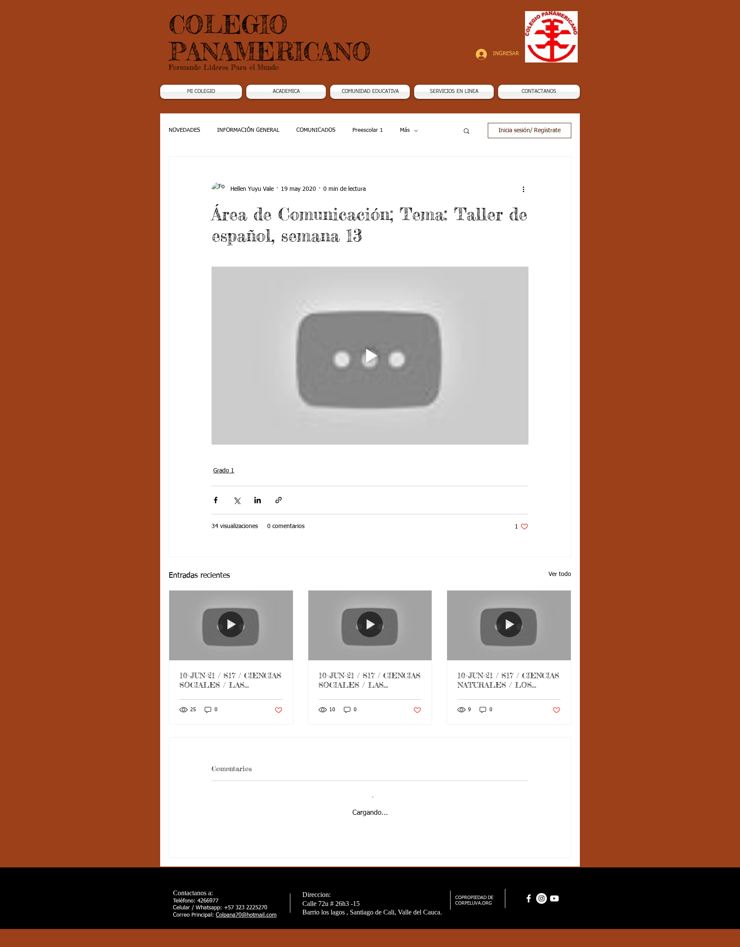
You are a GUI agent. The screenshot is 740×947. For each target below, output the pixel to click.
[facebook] (528, 898)
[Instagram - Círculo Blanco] (541, 898)
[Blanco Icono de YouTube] (554, 898)
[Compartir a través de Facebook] (216, 500)
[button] (286, 92)
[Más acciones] (523, 189)
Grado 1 (223, 471)
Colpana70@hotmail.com (246, 915)
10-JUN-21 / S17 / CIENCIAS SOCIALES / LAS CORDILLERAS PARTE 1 (230, 680)
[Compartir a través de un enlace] (279, 500)
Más (405, 130)
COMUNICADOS (315, 130)
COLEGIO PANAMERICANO (270, 37)
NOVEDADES (184, 130)
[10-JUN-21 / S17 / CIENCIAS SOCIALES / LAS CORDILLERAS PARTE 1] (231, 625)
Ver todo (560, 574)
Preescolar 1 (367, 130)
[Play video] (370, 356)
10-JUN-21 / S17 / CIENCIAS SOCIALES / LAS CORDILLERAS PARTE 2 (370, 680)
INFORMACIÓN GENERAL (248, 130)
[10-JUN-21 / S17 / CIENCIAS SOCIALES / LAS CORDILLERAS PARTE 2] (370, 625)
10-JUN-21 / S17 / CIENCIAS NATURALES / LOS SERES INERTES (508, 680)
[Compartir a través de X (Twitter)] (237, 500)
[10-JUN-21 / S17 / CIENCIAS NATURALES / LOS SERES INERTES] (509, 625)
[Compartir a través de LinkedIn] (258, 500)
